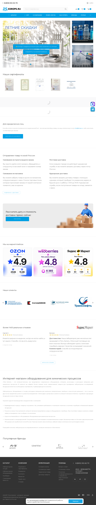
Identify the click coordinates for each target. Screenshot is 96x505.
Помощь (62, 463)
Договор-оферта (44, 474)
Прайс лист (22, 479)
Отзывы (20, 481)
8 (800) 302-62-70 (11, 3)
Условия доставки (44, 469)
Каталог (6, 463)
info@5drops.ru (79, 128)
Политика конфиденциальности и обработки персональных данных (65, 475)
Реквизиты (21, 471)
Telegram (80, 477)
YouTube (85, 477)
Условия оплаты (44, 466)
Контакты (21, 474)
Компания (22, 463)
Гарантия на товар (44, 472)
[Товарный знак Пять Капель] (9, 85)
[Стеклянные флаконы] (82, 32)
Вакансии (21, 476)
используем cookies (37, 500)
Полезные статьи (64, 469)
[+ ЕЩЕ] (90, 15)
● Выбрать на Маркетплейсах (36, 52)
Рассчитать (17, 218)
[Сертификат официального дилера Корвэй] (71, 85)
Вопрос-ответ (63, 466)
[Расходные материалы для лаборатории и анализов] (82, 56)
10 (47, 64)
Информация (44, 463)
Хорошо (75, 501)
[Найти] (65, 9)
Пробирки (6, 475)
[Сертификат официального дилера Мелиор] (86, 85)
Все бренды (89, 440)
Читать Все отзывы (48, 362)
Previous (3, 303)
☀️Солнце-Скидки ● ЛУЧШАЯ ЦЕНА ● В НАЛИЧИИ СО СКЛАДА (36, 46)
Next (93, 303)
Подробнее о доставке (11, 192)
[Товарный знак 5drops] (55, 85)
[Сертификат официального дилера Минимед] (24, 85)
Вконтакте (75, 477)
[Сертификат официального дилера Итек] (40, 85)
